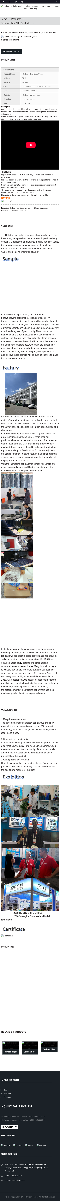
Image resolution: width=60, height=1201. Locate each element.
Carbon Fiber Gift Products (15, 23)
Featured (7, 1094)
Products (16, 19)
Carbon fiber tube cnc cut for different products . (29, 208)
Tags (5, 1090)
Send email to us (13, 51)
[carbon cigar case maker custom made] (11, 1045)
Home (4, 19)
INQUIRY (8, 1126)
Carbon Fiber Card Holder (49, 1052)
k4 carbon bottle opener (16, 210)
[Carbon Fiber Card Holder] (49, 1044)
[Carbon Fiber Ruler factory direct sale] (30, 1045)
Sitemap (7, 1097)
